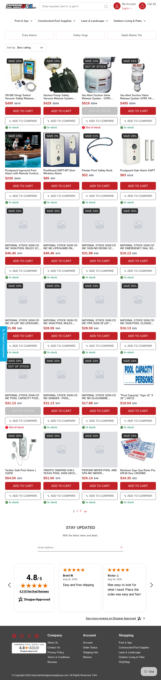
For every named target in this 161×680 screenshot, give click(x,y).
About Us (53, 642)
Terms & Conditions (59, 657)
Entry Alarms (29, 35)
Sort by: (11, 47)
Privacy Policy (56, 652)
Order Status (90, 647)
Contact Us (54, 647)
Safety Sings (80, 35)
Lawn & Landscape (129, 652)
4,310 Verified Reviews (34, 591)
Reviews (52, 662)
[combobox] (71, 6)
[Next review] (151, 585)
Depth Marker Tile (132, 35)
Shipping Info (90, 652)
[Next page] (85, 513)
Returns (87, 657)
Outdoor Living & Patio (132, 657)
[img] (34, 585)
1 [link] (74, 510)
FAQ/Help (124, 662)
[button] (147, 6)
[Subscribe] (121, 548)
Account (87, 642)
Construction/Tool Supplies (134, 647)
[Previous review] (9, 585)
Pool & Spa (125, 642)
